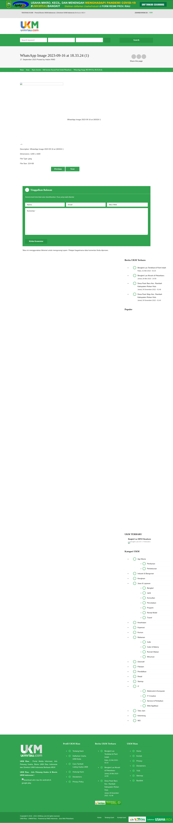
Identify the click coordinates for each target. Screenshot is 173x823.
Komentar (31, 211)
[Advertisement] (88, 100)
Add (151, 13)
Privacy (139, 761)
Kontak (139, 756)
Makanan (141, 637)
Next (72, 169)
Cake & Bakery (153, 647)
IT (138, 686)
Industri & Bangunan (146, 573)
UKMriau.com (42, 816)
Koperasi (141, 627)
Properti (150, 608)
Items (28, 70)
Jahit (149, 593)
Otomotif (141, 662)
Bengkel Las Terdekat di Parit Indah (152, 268)
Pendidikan (142, 672)
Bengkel (150, 588)
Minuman (151, 657)
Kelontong (142, 716)
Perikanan (151, 564)
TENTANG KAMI (27, 13)
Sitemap (139, 776)
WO (139, 721)
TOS (138, 771)
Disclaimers (77, 777)
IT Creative (151, 696)
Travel (149, 618)
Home (22, 70)
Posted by (46, 59)
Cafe (149, 642)
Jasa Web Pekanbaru (66, 818)
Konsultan (151, 598)
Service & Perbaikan (155, 701)
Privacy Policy (78, 782)
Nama (29, 205)
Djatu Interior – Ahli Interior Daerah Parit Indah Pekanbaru (51, 70)
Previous (58, 169)
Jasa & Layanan (144, 583)
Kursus (140, 632)
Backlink (139, 781)
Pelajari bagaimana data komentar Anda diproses (88, 250)
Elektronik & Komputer (156, 691)
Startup (140, 681)
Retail (140, 676)
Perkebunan (152, 569)
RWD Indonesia (52, 818)
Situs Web (113, 205)
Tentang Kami (78, 751)
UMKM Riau (32, 818)
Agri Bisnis (142, 559)
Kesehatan (142, 623)
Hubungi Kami (78, 772)
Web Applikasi (152, 706)
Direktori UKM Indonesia (66, 13)
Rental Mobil (152, 613)
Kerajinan (141, 578)
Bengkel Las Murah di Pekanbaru (151, 276)
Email (70, 205)
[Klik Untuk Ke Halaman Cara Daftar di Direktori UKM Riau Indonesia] (150, 819)
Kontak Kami (121, 817)
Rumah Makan (153, 652)
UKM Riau (23, 818)
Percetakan (151, 603)
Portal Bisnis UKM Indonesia (45, 13)
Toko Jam (141, 711)
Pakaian (141, 667)
